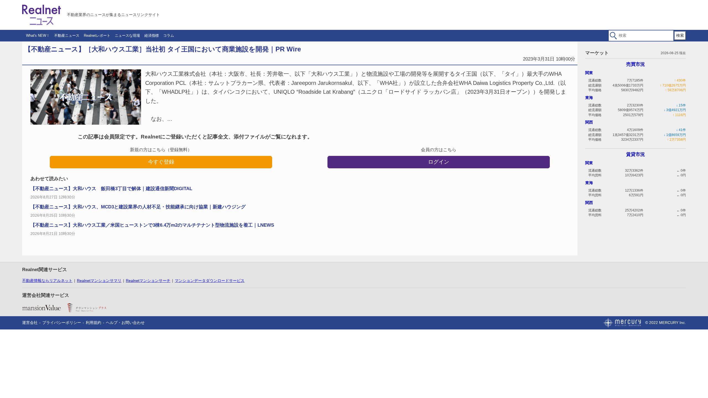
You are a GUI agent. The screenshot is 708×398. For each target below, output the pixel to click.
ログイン (438, 162)
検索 (680, 35)
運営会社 (30, 322)
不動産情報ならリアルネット (47, 280)
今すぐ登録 (161, 162)
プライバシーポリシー (61, 322)
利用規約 (93, 322)
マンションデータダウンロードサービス (209, 280)
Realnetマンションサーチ (148, 280)
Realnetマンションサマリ (99, 280)
